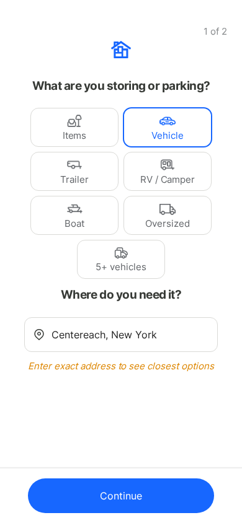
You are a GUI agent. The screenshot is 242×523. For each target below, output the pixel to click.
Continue (121, 496)
